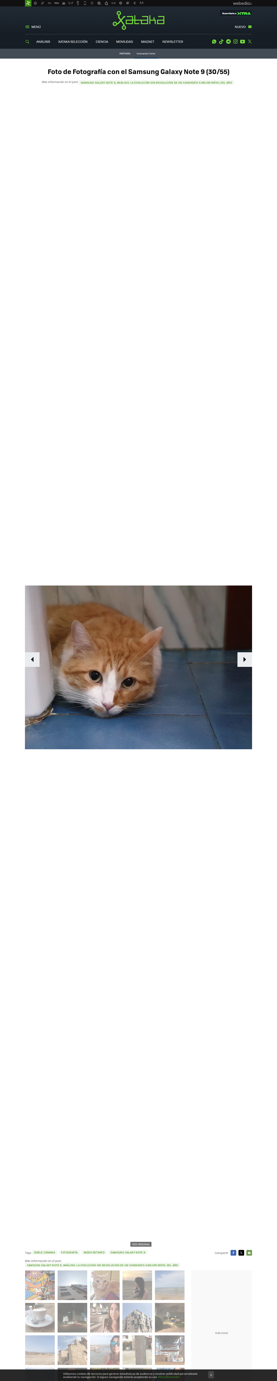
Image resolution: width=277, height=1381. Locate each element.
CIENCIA (102, 41)
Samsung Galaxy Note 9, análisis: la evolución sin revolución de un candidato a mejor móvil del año (156, 82)
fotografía (69, 1252)
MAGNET (147, 41)
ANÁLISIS (43, 41)
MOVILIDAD (124, 41)
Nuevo (240, 26)
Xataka (138, 20)
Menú (36, 26)
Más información (168, 1377)
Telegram (228, 41)
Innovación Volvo (146, 53)
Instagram (235, 41)
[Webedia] (242, 3)
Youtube (242, 41)
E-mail (249, 1253)
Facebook (233, 1253)
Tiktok (221, 41)
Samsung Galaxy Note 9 (128, 1252)
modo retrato (94, 1252)
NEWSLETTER (172, 41)
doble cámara (44, 1252)
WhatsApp (214, 41)
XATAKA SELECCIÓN (73, 41)
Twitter (249, 41)
